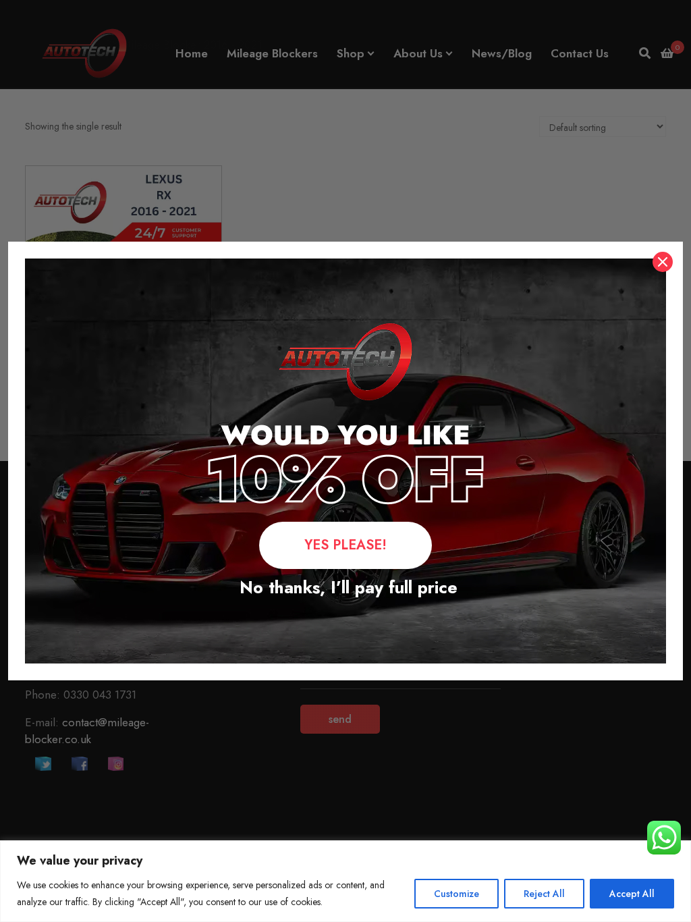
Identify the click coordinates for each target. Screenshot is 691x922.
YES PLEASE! (345, 545)
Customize (456, 893)
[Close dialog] (663, 262)
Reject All (544, 893)
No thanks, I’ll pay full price (346, 587)
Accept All (632, 893)
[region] (345, 881)
